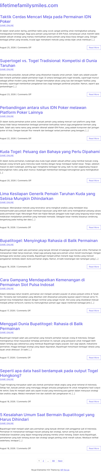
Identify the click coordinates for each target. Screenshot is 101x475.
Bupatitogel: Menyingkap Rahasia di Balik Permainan (49, 240)
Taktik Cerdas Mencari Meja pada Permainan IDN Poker (45, 19)
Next (60, 461)
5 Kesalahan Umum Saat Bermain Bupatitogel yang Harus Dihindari (47, 417)
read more (94, 47)
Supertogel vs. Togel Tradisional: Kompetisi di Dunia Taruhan (48, 63)
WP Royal (64, 470)
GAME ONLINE (7, 25)
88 (53, 461)
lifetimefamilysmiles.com (29, 5)
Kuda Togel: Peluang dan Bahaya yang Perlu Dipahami (50, 151)
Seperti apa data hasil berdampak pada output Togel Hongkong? (49, 373)
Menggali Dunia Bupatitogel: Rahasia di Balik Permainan (41, 326)
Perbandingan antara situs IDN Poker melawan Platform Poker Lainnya (43, 110)
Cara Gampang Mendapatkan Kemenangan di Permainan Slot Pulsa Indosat (42, 282)
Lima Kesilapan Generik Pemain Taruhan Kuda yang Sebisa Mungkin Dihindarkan (47, 196)
